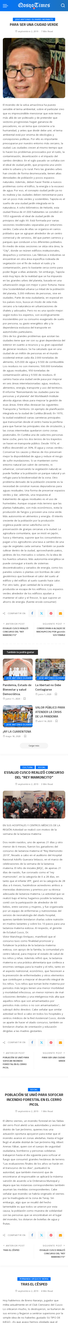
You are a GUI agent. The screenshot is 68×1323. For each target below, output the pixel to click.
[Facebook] (32, 613)
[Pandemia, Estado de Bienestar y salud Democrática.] (18, 670)
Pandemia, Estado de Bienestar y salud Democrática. (17, 689)
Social (42, 767)
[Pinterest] (51, 613)
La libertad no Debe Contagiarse (48, 687)
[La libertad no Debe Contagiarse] (50, 670)
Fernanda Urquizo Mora (34, 1279)
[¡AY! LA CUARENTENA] (18, 716)
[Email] (60, 613)
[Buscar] (63, 5)
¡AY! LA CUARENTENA (17, 731)
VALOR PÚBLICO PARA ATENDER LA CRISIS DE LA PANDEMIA (50, 712)
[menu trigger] (6, 5)
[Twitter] (41, 613)
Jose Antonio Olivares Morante (34, 19)
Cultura (27, 767)
